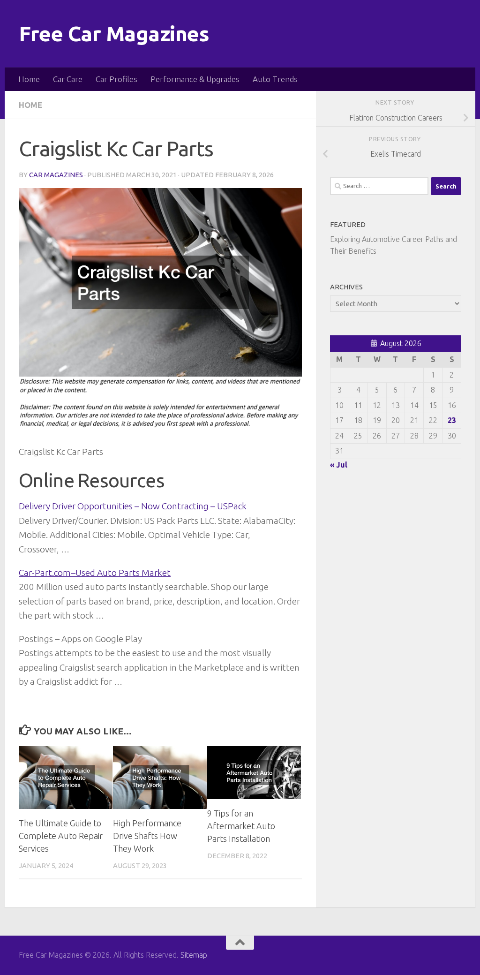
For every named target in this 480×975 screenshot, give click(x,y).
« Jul (338, 465)
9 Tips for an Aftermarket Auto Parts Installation (241, 826)
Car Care (67, 79)
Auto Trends (275, 79)
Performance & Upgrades (195, 79)
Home (29, 79)
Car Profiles (116, 79)
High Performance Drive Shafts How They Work (147, 835)
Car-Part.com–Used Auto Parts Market (95, 572)
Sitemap (193, 955)
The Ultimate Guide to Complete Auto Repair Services (61, 835)
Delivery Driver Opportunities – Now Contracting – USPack (133, 506)
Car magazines (56, 175)
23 (452, 420)
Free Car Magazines (114, 33)
